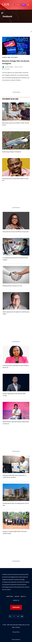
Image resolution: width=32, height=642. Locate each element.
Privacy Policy (16, 632)
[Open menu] (28, 4)
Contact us (16, 600)
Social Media (14, 57)
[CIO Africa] (5, 4)
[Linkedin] (10, 616)
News (9, 57)
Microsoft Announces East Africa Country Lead (15, 231)
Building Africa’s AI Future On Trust (12, 286)
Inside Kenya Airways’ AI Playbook (11, 152)
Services (16, 596)
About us (23, 596)
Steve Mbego (10, 67)
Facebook (4, 57)
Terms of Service (16, 639)
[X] (18, 616)
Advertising (9, 596)
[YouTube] (22, 616)
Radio (23, 4)
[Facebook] (14, 616)
